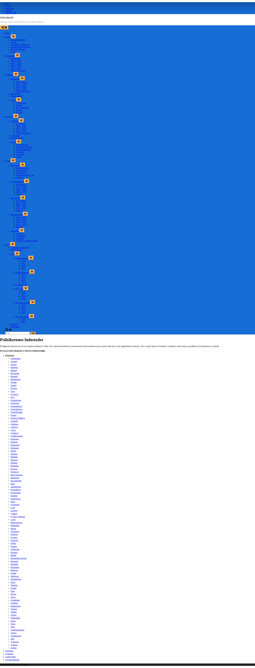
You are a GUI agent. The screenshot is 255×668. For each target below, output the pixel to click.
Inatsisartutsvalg (22, 272)
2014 (23, 282)
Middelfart (15, 525)
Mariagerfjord (16, 522)
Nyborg (14, 537)
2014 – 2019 (21, 189)
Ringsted (14, 561)
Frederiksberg (16, 406)
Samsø (13, 573)
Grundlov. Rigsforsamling (27, 241)
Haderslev (15, 439)
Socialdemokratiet (18, 40)
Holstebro (15, 466)
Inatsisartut (15, 79)
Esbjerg (14, 388)
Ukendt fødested (12, 660)
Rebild (13, 555)
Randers (14, 552)
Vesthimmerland (17, 630)
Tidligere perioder (18, 70)
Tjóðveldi (20, 152)
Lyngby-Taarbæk (18, 516)
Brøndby (14, 376)
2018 (23, 280)
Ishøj (13, 484)
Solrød (13, 588)
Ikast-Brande (16, 481)
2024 (23, 291)
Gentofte (14, 421)
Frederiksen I (21, 173)
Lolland (14, 514)
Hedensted (15, 445)
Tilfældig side (11, 13)
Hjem (7, 33)
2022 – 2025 (21, 203)
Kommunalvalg (22, 317)
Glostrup (14, 427)
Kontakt (8, 10)
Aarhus (14, 648)
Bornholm (15, 373)
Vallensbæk (15, 618)
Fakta (7, 245)
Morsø (13, 528)
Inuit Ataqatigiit (22, 108)
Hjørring (14, 460)
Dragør (14, 382)
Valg (12, 254)
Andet (7, 161)
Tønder (14, 612)
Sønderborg (15, 606)
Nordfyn (14, 534)
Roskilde (14, 564)
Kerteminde (15, 493)
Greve (13, 430)
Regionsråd (15, 198)
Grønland (9, 75)
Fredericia (15, 403)
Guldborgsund (17, 436)
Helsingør (15, 448)
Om (6, 3)
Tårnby (14, 615)
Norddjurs (15, 531)
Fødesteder (15, 327)
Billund (14, 370)
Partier (8, 37)
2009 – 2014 (21, 191)
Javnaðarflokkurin (23, 150)
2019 (23, 266)
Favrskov (14, 394)
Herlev (13, 451)
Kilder (8, 6)
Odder (13, 543)
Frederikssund (16, 412)
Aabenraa (15, 642)
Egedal (13, 385)
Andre (13, 52)
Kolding (14, 496)
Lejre (13, 508)
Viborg (13, 633)
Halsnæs (14, 442)
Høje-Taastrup (17, 475)
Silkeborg (15, 576)
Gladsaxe (14, 424)
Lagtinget (15, 121)
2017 (23, 310)
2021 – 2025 (21, 84)
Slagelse (14, 585)
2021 (23, 277)
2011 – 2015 (16, 68)
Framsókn (20, 154)
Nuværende (15, 58)
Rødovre (14, 570)
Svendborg (15, 600)
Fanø (13, 391)
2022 (23, 263)
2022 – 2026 (16, 61)
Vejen (13, 624)
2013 (23, 313)
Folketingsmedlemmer (20, 247)
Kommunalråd (17, 96)
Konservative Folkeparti (21, 47)
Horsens (14, 469)
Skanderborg (16, 579)
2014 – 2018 (21, 89)
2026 (23, 261)
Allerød (14, 361)
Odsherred (15, 549)
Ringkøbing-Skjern (19, 558)
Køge (13, 502)
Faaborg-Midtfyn (18, 418)
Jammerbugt (16, 487)
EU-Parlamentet (17, 182)
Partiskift (14, 324)
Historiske (15, 231)
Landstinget (21, 236)
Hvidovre (15, 472)
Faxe (13, 397)
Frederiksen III (22, 168)
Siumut (19, 110)
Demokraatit (21, 103)
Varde (13, 621)
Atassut (19, 112)
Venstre (14, 42)
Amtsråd (19, 233)
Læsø (13, 519)
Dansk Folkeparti (18, 49)
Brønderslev (16, 379)
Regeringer (15, 94)
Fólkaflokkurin (22, 145)
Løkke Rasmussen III (25, 175)
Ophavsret (9, 8)
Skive (13, 582)
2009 (23, 299)
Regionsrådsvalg (23, 303)
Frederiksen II (22, 170)
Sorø (13, 591)
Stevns (13, 594)
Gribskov (14, 433)
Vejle (13, 627)
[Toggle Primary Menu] (4, 27)
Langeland (15, 504)
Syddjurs (14, 603)
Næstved (14, 540)
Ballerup (14, 367)
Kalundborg (16, 490)
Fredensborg (16, 400)
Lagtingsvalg (21, 285)
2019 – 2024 (21, 187)
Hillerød (14, 457)
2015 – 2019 (16, 66)
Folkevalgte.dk (6, 17)
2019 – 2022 (16, 63)
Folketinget (10, 56)
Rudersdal (15, 567)
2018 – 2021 (21, 86)
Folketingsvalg (22, 258)
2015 (23, 268)
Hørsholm (15, 478)
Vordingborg (16, 636)
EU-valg (19, 289)
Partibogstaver (17, 250)
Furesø (13, 415)
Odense (14, 546)
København (15, 499)
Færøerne (9, 116)
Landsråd (20, 238)
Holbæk (14, 463)
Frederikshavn (17, 409)
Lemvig (14, 510)
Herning (14, 454)
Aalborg (14, 645)
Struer (13, 597)
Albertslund (15, 358)
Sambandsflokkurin (24, 147)
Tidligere (19, 177)
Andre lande (10, 657)
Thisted (14, 609)
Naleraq (19, 105)
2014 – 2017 (21, 208)
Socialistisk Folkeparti (20, 44)
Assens (14, 364)
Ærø (12, 639)
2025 (23, 275)
